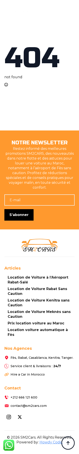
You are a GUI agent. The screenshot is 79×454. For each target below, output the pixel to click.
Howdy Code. (51, 442)
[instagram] (8, 417)
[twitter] (19, 417)
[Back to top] (68, 443)
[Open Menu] (71, 7)
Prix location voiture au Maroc (36, 323)
